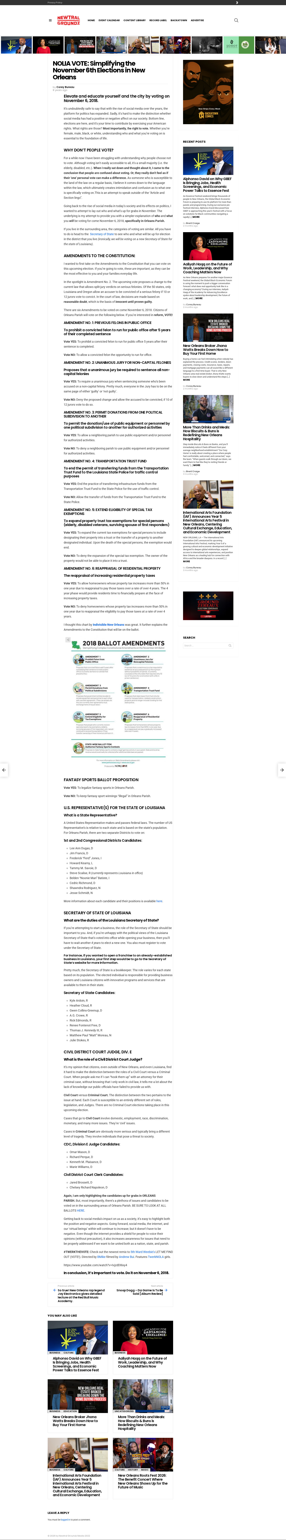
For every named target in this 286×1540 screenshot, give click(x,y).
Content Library (134, 20)
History (133, 1469)
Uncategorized (124, 1411)
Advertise (197, 20)
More (196, 217)
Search (230, 646)
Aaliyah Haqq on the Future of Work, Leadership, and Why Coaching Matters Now (46, 48)
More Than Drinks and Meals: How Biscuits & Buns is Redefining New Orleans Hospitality (109, 48)
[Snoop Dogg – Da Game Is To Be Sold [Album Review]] (282, 770)
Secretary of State (102, 234)
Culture (68, 1352)
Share (68, 639)
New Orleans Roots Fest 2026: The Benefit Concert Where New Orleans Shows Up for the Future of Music (175, 47)
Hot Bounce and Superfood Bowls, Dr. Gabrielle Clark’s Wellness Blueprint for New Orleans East (239, 47)
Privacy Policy (55, 2)
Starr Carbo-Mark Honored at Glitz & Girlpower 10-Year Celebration (267, 48)
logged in (65, 1519)
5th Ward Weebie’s (143, 1252)
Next (284, 45)
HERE (80, 1210)
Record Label (158, 20)
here (159, 901)
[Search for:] (208, 646)
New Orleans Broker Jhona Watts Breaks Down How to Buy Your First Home (78, 48)
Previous (1, 45)
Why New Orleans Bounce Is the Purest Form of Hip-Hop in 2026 (206, 49)
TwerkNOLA (156, 1257)
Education (70, 1411)
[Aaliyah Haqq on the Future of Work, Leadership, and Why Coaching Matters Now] (143, 1338)
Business (54, 1352)
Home (91, 20)
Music (145, 1469)
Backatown (179, 20)
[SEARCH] (236, 20)
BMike (101, 1257)
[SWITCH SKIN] (237, 2)
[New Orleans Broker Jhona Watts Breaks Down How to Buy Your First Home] (78, 1396)
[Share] (118, 703)
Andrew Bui (126, 1257)
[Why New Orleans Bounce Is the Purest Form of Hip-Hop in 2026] (207, 45)
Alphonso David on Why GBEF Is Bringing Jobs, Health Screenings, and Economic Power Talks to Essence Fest (16, 47)
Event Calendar (109, 20)
